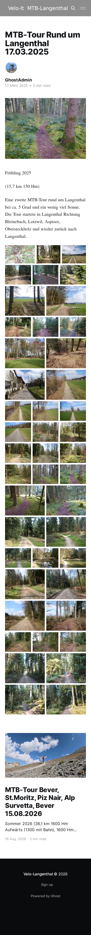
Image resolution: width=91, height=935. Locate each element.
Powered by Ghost (45, 896)
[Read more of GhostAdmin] (11, 67)
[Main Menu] (83, 8)
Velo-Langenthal (38, 874)
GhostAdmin (18, 79)
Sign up (47, 884)
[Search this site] (73, 8)
